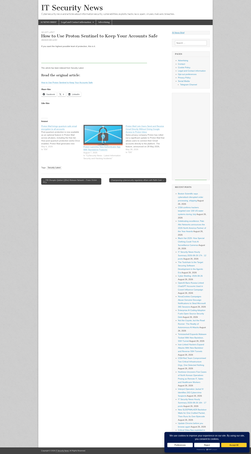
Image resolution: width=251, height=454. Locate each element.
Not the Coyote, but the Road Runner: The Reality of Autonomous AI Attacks (191, 323)
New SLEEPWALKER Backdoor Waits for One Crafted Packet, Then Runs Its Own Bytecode (192, 413)
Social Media (184, 81)
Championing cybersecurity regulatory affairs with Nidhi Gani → (137, 180)
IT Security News (72, 7)
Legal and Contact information (76, 22)
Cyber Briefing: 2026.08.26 (190, 276)
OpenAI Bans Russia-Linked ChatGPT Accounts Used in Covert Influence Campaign (191, 286)
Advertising (104, 22)
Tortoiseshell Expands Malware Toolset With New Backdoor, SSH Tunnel (192, 337)
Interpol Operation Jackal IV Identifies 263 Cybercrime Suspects (191, 392)
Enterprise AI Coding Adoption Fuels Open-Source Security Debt (191, 313)
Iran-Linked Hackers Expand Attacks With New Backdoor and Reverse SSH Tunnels (191, 347)
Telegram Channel (188, 84)
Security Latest (47, 32)
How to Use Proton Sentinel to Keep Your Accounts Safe (67, 82)
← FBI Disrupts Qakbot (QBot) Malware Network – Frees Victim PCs (70, 181)
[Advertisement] (94, 56)
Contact (181, 64)
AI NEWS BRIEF (49, 22)
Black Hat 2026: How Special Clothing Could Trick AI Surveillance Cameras (191, 241)
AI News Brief (178, 32)
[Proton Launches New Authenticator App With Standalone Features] (103, 135)
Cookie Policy (184, 67)
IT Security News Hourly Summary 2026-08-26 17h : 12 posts (192, 255)
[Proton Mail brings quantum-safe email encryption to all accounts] (62, 138)
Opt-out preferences (187, 74)
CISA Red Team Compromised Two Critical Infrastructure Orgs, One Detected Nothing (192, 361)
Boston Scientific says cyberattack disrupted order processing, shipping (190, 197)
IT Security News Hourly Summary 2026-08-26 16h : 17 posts (192, 402)
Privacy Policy (184, 77)
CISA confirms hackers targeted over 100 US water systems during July (190, 210)
